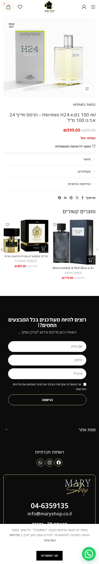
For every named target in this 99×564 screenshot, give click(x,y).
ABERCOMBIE (73, 273)
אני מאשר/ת (49, 555)
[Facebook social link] (82, 198)
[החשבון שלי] (84, 7)
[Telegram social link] (60, 198)
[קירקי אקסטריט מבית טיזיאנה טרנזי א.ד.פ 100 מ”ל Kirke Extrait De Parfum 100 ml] (25, 236)
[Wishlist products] (20, 7)
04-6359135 (49, 505)
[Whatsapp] (40, 463)
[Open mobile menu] (93, 7)
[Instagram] (49, 463)
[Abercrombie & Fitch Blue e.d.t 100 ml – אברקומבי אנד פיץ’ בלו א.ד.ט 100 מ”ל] (73, 242)
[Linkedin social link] (65, 198)
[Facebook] (58, 463)
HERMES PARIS (84, 104)
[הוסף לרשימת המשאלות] (55, 225)
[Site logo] (50, 6)
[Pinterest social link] (71, 198)
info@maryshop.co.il (49, 514)
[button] (91, 260)
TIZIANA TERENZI (26, 261)
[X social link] (77, 198)
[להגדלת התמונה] (87, 89)
